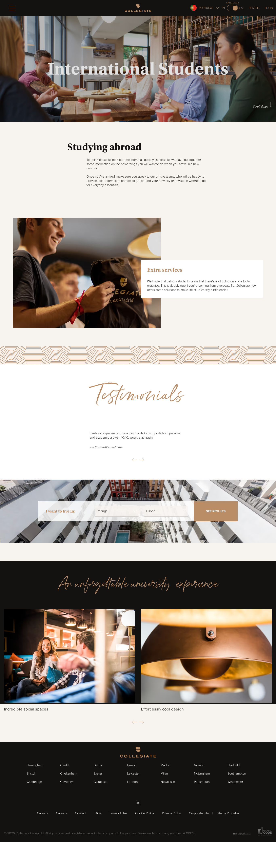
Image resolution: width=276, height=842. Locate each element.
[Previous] (134, 459)
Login (269, 8)
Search (254, 8)
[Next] (141, 459)
